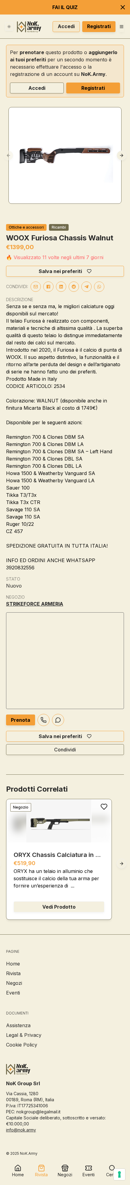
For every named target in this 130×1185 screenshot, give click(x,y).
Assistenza (18, 1025)
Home (13, 964)
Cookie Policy (21, 1045)
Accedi (66, 26)
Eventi (13, 993)
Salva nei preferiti (60, 271)
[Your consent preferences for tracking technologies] (119, 1174)
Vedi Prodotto (59, 907)
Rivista (13, 973)
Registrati (99, 26)
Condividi (65, 750)
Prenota (20, 720)
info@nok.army (21, 1129)
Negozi (14, 983)
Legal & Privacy (23, 1035)
